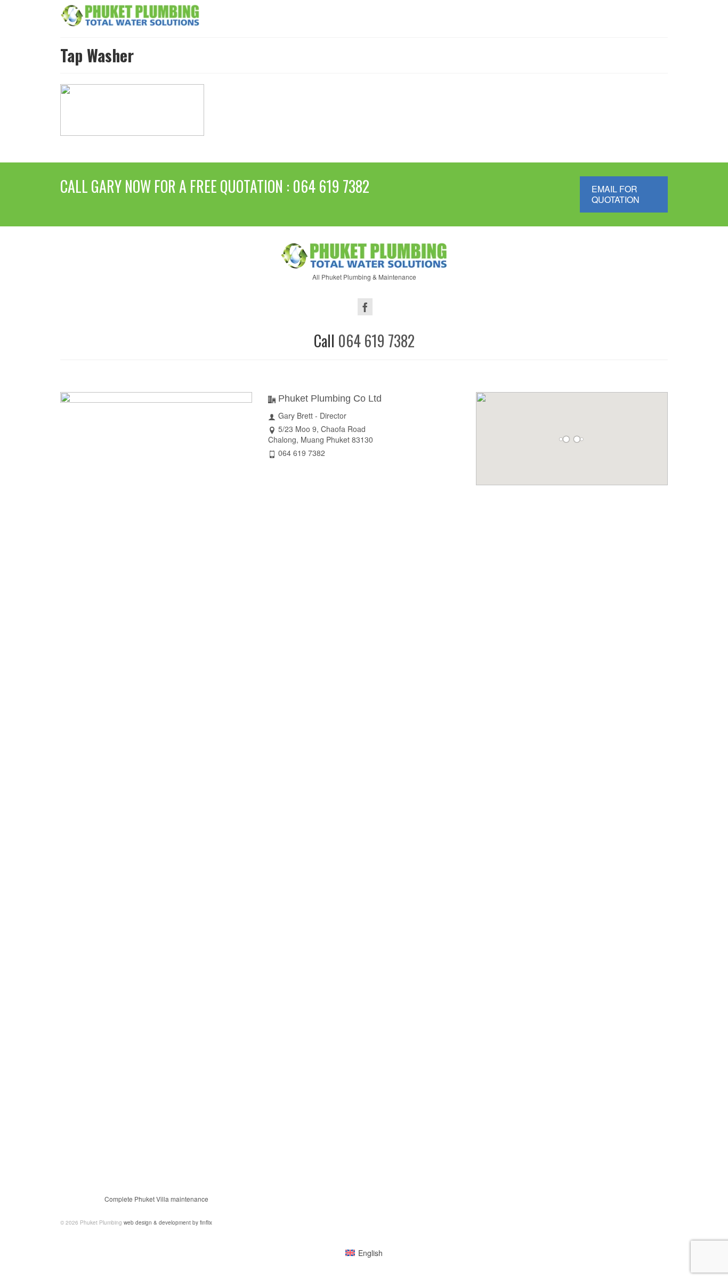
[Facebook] (365, 306)
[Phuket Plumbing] (130, 15)
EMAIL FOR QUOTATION (616, 194)
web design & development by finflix (167, 1222)
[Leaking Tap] (190, 97)
